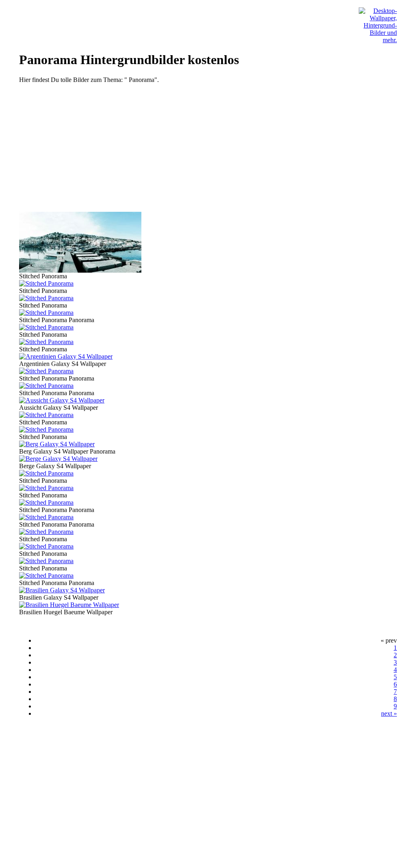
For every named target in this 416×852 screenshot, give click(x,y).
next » (389, 713)
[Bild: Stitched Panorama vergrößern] (80, 270)
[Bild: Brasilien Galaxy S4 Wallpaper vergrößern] (62, 590)
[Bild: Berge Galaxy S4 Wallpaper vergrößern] (58, 458)
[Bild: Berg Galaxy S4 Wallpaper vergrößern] (57, 444)
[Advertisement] (208, 147)
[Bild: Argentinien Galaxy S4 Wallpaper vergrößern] (66, 356)
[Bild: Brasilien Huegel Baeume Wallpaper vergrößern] (69, 604)
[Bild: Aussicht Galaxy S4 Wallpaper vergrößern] (61, 400)
